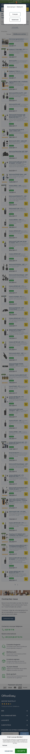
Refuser (4, 745)
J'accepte (21, 751)
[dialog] (15, 377)
